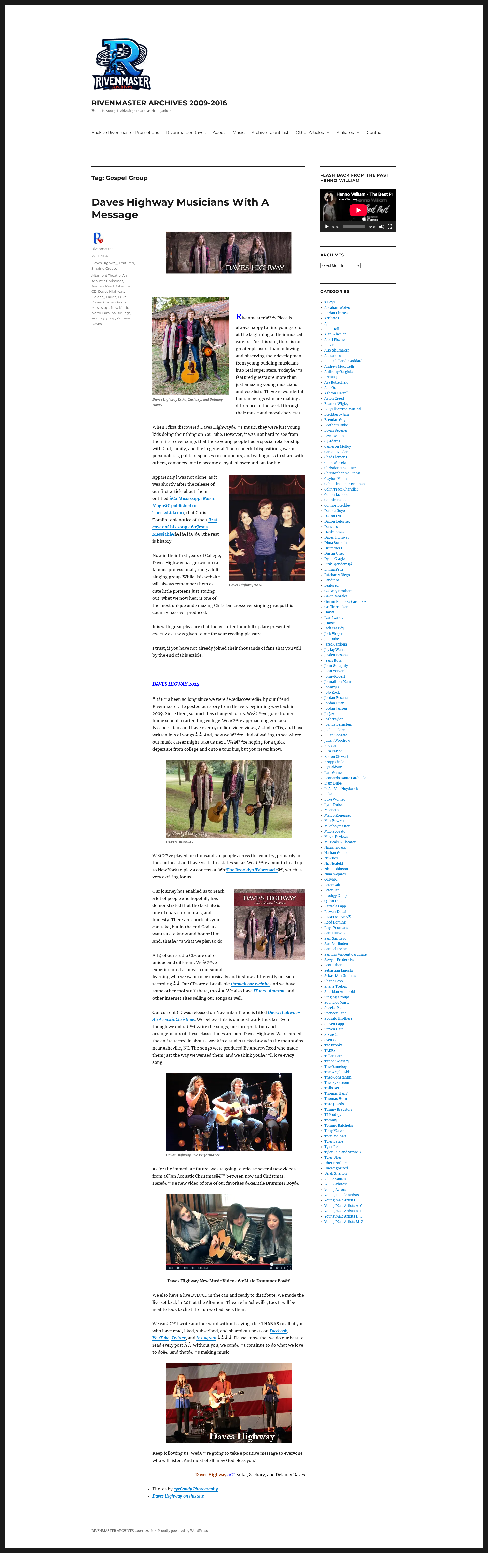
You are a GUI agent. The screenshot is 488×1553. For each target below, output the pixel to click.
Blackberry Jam (336, 414)
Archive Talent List (270, 132)
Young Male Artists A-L (343, 1211)
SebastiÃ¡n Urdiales (340, 976)
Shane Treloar (335, 986)
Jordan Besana (336, 698)
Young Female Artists (341, 1195)
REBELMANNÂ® (338, 917)
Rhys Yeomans (336, 928)
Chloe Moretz (335, 462)
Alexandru (332, 356)
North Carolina (104, 313)
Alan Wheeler (335, 334)
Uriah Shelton (335, 1173)
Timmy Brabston (338, 1109)
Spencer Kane (335, 1013)
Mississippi (100, 307)
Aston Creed (334, 398)
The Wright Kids (337, 1072)
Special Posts (334, 1008)
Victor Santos (335, 1179)
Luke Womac (334, 799)
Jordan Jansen (335, 708)
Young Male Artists (339, 1200)
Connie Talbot (335, 500)
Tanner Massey (336, 1061)
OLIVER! (331, 879)
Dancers (331, 527)
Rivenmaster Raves (186, 132)
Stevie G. (331, 1034)
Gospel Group (114, 302)
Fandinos (332, 580)
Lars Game (333, 773)
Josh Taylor (333, 719)
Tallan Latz (333, 1056)
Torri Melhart (335, 1136)
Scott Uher (333, 965)
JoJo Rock (332, 692)
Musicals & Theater (340, 842)
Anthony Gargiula (338, 372)
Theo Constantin (338, 1077)
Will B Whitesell (337, 1184)
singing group (103, 318)
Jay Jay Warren (336, 650)
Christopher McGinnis (342, 473)
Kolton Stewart (336, 756)
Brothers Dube (336, 425)
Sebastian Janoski (338, 970)
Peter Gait (332, 885)
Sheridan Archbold (339, 992)
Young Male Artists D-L (343, 1216)
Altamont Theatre (106, 275)
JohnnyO (331, 687)
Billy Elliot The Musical (342, 409)
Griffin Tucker (336, 607)
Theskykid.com (336, 1083)
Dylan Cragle (334, 559)
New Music (120, 307)
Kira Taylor (333, 751)
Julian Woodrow (337, 740)
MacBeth (331, 810)
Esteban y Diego (337, 575)
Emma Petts (334, 569)
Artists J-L (332, 377)
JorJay (329, 714)
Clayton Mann (335, 479)
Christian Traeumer (340, 468)
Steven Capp (334, 1024)
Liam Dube (333, 783)
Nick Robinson (336, 869)
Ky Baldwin (333, 767)
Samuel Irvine (335, 949)
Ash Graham (334, 388)
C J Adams (332, 441)
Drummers (333, 548)
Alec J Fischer (335, 340)
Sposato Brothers (338, 1018)
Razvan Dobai (335, 912)
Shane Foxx (333, 981)
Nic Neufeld (333, 863)
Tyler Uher (333, 1157)
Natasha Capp (335, 847)
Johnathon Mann (338, 682)
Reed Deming (335, 922)
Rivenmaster (102, 249)
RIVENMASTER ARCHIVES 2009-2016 (159, 103)
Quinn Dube (333, 901)
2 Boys (329, 302)
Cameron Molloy (337, 446)
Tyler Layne (333, 1141)
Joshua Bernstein (338, 724)
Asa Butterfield (336, 382)
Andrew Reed (103, 286)
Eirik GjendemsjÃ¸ (339, 564)
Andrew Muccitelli (339, 366)
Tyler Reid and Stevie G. (343, 1152)
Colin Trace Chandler (341, 489)
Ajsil (327, 323)
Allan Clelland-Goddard (343, 361)
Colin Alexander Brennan (344, 484)
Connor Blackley (337, 505)
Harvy (329, 612)
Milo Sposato (334, 831)
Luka (328, 794)
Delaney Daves (104, 297)
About (219, 132)
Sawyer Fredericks (339, 960)
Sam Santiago (335, 938)
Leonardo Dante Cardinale (345, 778)
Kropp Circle (334, 762)
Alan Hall (331, 329)
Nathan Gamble (336, 853)
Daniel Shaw (334, 532)
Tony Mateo (334, 1131)
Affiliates (345, 132)
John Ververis (335, 671)
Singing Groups (104, 268)
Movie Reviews (336, 837)
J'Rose (329, 623)
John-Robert (334, 676)
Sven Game (333, 1040)
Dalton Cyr (332, 516)
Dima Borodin (335, 543)
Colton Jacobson (337, 495)
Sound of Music (336, 1002)
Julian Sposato (335, 735)
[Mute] (382, 227)
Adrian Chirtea (336, 313)
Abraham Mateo (337, 307)
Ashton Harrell (336, 393)
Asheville (122, 286)
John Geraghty (336, 666)
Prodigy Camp (335, 895)
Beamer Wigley (336, 404)
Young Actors (335, 1189)
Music (239, 132)
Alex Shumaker (336, 350)
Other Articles (310, 132)
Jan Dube (331, 639)
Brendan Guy (334, 420)
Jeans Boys (333, 660)
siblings (123, 313)
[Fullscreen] (390, 227)
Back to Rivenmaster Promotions (125, 132)
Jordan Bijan (334, 703)
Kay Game (332, 746)
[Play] (327, 227)
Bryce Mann (334, 436)
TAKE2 (329, 1050)
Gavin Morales (336, 596)
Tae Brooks (333, 1045)
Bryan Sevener (336, 430)
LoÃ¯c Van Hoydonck (341, 789)
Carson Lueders (336, 452)
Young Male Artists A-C (343, 1206)
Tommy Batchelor (339, 1125)
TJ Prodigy (332, 1115)
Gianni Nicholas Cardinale (345, 601)
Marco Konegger (337, 815)
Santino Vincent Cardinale (345, 954)
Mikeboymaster (337, 826)
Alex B (329, 345)
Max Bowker (334, 821)
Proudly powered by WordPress (183, 1531)
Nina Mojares (335, 874)
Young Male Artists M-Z (343, 1222)
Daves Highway (104, 263)
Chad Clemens (335, 457)
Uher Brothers (336, 1163)
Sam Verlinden (336, 944)
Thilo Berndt (334, 1088)
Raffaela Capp (335, 906)
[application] (358, 210)
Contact (375, 132)
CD (94, 291)
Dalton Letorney (337, 521)
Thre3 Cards (334, 1104)
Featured (126, 263)
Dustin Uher (334, 553)
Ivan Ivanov (333, 617)
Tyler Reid (332, 1147)
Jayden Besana (336, 655)
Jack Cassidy (334, 628)
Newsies (331, 858)
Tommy (330, 1120)
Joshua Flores (335, 730)
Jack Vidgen (333, 634)
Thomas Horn (335, 1099)
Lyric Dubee (333, 805)
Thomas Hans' (336, 1093)
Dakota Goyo (334, 511)
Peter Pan (332, 890)
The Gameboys (336, 1067)
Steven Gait (333, 1029)
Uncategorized (336, 1168)
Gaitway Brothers (338, 591)
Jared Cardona (335, 644)
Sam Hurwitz (334, 933)
